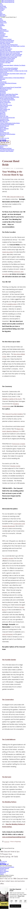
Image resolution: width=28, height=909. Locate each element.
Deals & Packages (4, 31)
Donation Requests (4, 125)
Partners (2, 131)
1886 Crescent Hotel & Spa (15, 196)
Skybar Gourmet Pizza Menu (7, 98)
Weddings (2, 9)
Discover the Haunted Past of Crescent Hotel (10, 87)
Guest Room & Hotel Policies (7, 40)
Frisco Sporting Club (5, 109)
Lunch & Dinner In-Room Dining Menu (9, 97)
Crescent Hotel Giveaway (6, 48)
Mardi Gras (2, 113)
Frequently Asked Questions (6, 42)
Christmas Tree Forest (5, 47)
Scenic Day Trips (4, 116)
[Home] (7, 2)
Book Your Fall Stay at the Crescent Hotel (10, 53)
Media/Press (3, 130)
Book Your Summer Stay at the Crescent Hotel (11, 54)
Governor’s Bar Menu (5, 62)
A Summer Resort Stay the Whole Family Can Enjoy (12, 46)
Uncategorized (19, 168)
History (2, 37)
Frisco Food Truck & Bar (6, 105)
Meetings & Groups (4, 120)
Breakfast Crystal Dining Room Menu (9, 94)
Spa (1, 11)
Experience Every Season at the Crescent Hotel (11, 51)
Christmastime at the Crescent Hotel (8, 57)
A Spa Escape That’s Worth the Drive (9, 44)
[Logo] (7, 0)
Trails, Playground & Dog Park (7, 117)
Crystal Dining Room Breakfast (7, 99)
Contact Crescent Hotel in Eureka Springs (10, 123)
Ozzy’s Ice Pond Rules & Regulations (9, 68)
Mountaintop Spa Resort (5, 39)
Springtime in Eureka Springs (7, 59)
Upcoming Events (4, 119)
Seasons (2, 32)
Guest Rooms (3, 29)
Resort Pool (3, 114)
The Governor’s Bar (5, 101)
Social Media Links (4, 132)
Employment (3, 127)
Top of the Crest (4, 103)
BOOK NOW (5, 142)
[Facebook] (0, 864)
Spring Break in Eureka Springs (7, 58)
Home (1, 64)
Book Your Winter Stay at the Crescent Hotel (10, 55)
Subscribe (3, 139)
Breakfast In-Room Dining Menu (8, 95)
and (18, 271)
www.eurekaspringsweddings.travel (13, 837)
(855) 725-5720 (5, 138)
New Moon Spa (4, 121)
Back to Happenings (16, 841)
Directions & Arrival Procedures (7, 134)
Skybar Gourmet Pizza (5, 102)
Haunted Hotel (3, 110)
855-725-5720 (3, 861)
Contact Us (2, 863)
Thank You (2, 135)
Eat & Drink (3, 6)
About (1, 4)
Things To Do (3, 7)
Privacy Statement (4, 128)
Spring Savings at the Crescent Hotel (8, 69)
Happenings (3, 33)
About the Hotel (4, 36)
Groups (2, 10)
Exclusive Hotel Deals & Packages (8, 83)
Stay (1, 3)
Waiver (1, 76)
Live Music (2, 112)
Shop (1, 13)
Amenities (2, 35)
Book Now (2, 14)
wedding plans (12, 304)
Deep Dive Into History (5, 50)
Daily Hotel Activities (5, 43)
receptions (5, 274)
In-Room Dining (4, 106)
